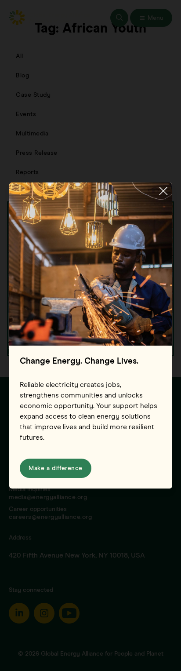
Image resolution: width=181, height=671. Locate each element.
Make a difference (56, 468)
